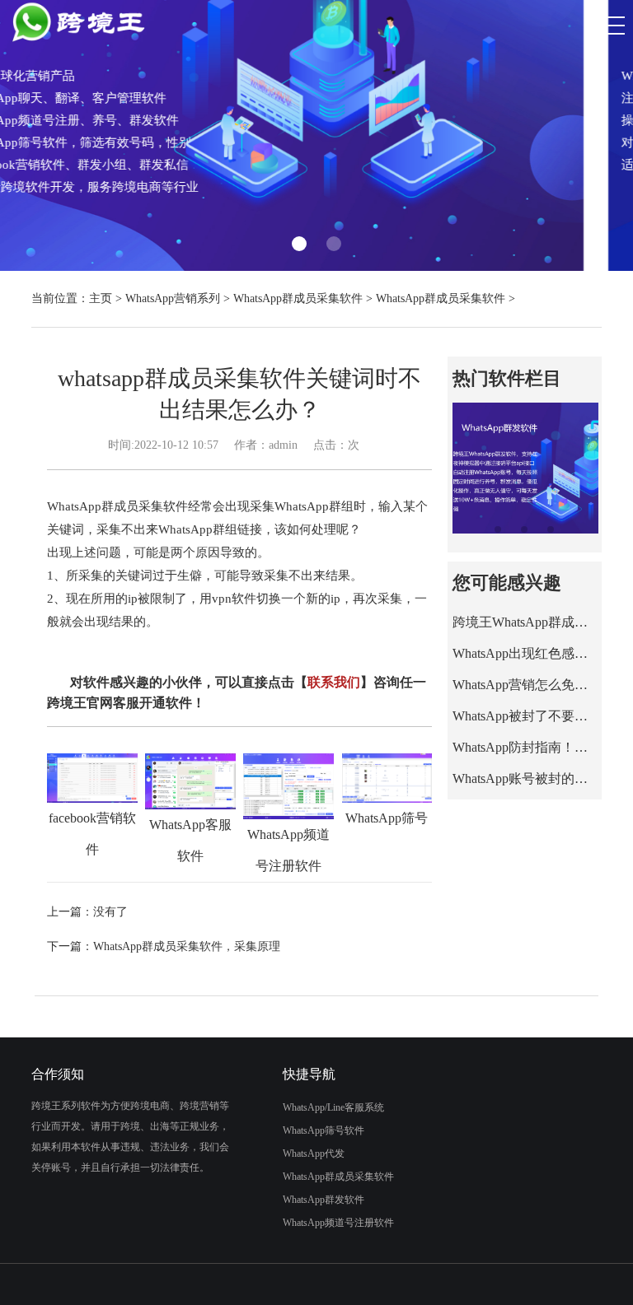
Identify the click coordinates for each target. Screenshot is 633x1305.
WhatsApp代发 (314, 1153)
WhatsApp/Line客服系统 (333, 1107)
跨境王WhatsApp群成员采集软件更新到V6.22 (524, 622)
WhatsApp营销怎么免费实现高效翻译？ (524, 685)
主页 (100, 298)
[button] (299, 243)
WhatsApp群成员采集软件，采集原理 (186, 946)
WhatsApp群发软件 (323, 1199)
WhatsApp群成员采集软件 (298, 298)
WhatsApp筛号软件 (323, 1130)
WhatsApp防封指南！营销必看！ (524, 747)
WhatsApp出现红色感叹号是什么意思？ (524, 653)
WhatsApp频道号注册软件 (338, 1222)
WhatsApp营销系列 (172, 298)
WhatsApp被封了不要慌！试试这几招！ (524, 716)
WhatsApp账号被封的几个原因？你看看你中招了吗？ (524, 778)
